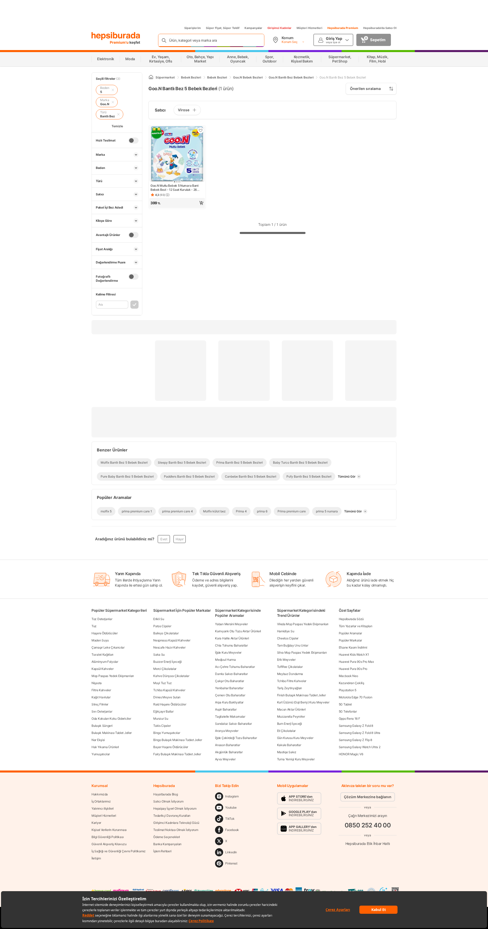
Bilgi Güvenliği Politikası (108, 837)
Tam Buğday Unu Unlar (292, 645)
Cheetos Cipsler (288, 638)
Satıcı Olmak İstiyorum (168, 801)
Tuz (94, 626)
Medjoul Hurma (225, 660)
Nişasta (97, 683)
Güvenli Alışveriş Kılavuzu (109, 844)
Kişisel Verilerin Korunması (109, 830)
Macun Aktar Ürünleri (291, 709)
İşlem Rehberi (162, 851)
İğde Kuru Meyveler (228, 652)
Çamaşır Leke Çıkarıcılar (108, 647)
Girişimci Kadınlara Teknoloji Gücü (176, 823)
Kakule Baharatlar (289, 745)
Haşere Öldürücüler (105, 633)
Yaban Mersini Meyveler (231, 624)
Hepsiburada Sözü (351, 619)
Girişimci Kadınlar (279, 28)
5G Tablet (345, 704)
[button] (177, 203)
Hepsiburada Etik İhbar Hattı (367, 843)
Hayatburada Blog (165, 794)
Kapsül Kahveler (103, 669)
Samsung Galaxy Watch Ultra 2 (359, 747)
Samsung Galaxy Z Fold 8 (356, 726)
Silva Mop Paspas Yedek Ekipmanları (302, 652)
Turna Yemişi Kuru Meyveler (296, 759)
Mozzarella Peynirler (291, 716)
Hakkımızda (100, 794)
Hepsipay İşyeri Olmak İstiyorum (174, 808)
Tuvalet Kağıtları (102, 654)
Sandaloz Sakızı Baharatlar (233, 724)
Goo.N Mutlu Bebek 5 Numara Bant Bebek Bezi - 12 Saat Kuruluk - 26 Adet (174, 188)
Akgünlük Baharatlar (228, 752)
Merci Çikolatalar (164, 669)
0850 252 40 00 (368, 825)
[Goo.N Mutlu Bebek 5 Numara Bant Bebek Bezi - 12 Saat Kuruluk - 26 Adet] (177, 154)
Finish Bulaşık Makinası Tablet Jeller (301, 695)
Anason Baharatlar (227, 745)
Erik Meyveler (286, 660)
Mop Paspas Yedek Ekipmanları (113, 676)
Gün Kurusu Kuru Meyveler (295, 738)
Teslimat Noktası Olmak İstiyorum (175, 830)
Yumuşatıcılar (101, 754)
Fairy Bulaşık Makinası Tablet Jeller (177, 754)
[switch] (133, 140)
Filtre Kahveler (101, 690)
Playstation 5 (347, 690)
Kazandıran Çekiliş (351, 683)
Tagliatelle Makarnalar (230, 716)
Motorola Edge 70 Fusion (355, 697)
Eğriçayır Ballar (163, 711)
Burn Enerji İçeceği (289, 724)
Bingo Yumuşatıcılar (166, 733)
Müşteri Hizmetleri (309, 28)
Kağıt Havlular (101, 697)
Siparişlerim (192, 28)
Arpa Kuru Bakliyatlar (229, 702)
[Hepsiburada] (116, 36)
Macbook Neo (348, 676)
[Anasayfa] (151, 77)
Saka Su (159, 654)
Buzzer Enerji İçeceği (167, 662)
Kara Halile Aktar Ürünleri (232, 638)
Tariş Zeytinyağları (289, 688)
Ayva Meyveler (225, 759)
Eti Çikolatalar (286, 731)
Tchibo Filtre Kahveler (291, 681)
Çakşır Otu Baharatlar (229, 681)
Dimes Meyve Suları (166, 697)
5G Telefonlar (348, 711)
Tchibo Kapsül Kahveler (169, 690)
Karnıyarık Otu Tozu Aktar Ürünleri (238, 631)
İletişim (96, 858)
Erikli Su (158, 619)
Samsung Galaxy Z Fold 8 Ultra (359, 733)
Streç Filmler (100, 704)
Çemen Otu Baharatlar (230, 695)
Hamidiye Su (285, 631)
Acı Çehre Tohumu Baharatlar (235, 667)
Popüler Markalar (350, 640)
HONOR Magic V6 (351, 754)
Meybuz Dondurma (290, 674)
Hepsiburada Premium (342, 28)
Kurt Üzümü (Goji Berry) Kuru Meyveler (303, 702)
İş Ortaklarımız (101, 801)
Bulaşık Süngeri (102, 726)
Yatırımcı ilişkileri (103, 808)
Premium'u (119, 42)
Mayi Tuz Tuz (162, 683)
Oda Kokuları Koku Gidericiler (111, 718)
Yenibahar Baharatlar (229, 688)
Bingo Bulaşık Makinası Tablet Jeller (177, 740)
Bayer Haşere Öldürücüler (170, 747)
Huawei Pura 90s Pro (353, 669)
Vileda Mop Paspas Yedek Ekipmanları (303, 624)
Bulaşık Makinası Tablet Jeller (112, 733)
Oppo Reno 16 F (349, 718)
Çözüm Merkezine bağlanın (367, 797)
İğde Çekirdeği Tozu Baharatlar (236, 738)
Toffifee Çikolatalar (290, 667)
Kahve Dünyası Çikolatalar (171, 676)
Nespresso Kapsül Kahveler (171, 640)
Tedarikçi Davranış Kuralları (171, 815)
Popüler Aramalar (350, 633)
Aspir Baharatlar (225, 709)
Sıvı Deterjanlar (102, 711)
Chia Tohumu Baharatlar (231, 645)
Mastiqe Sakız (286, 752)
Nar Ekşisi (98, 740)
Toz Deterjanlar (102, 619)
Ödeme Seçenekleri (166, 837)
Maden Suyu (100, 640)
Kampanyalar (253, 28)
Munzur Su (160, 718)
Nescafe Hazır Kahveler (169, 647)
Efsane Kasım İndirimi (353, 647)
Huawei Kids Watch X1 (354, 654)
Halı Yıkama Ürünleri (105, 747)
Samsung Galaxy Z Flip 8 (355, 740)
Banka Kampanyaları (167, 844)
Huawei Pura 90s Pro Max (356, 662)
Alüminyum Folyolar (105, 662)
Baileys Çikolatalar (165, 633)
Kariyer (96, 823)
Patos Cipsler (162, 626)
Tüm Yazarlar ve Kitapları (355, 626)
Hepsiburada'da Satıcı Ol (379, 28)
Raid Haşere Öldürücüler (169, 704)
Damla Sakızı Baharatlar (231, 674)
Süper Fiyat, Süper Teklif (222, 28)
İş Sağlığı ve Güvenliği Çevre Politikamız (119, 851)
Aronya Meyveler (226, 731)
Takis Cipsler (162, 726)
